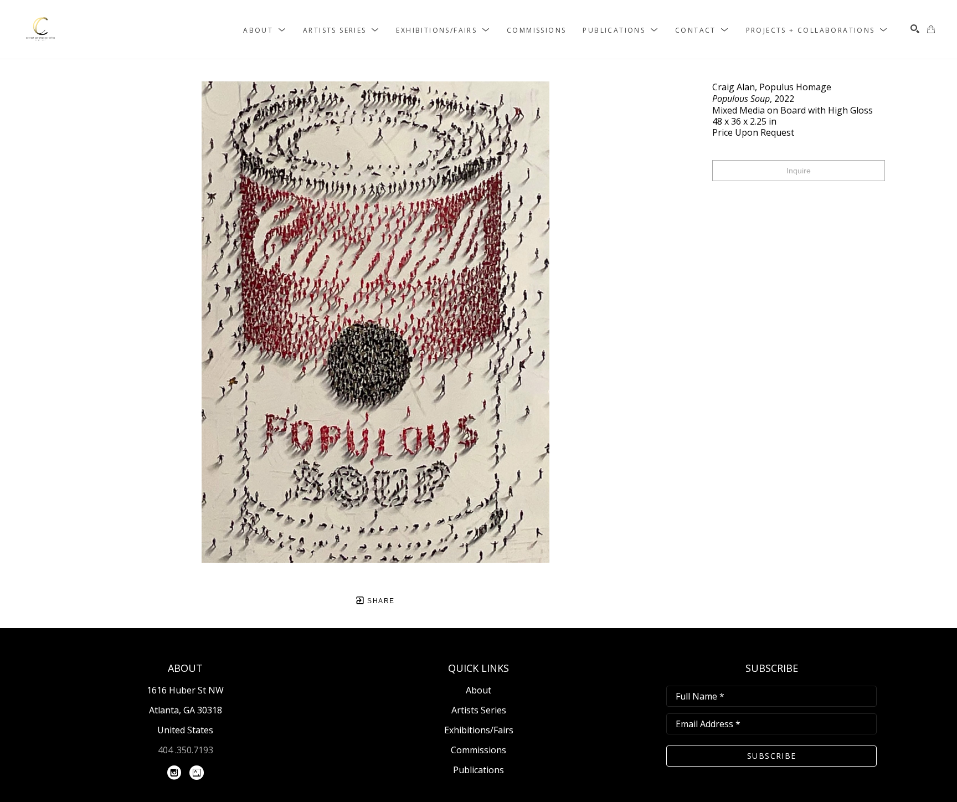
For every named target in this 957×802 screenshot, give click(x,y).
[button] (264, 29)
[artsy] (196, 772)
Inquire (798, 170)
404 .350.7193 (185, 750)
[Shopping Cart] (931, 29)
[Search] (914, 28)
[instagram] (174, 772)
